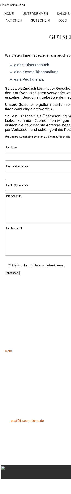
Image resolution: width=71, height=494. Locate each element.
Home (9, 13)
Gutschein (40, 20)
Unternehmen (35, 13)
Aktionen (14, 20)
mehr (8, 351)
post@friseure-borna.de (27, 420)
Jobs (63, 20)
